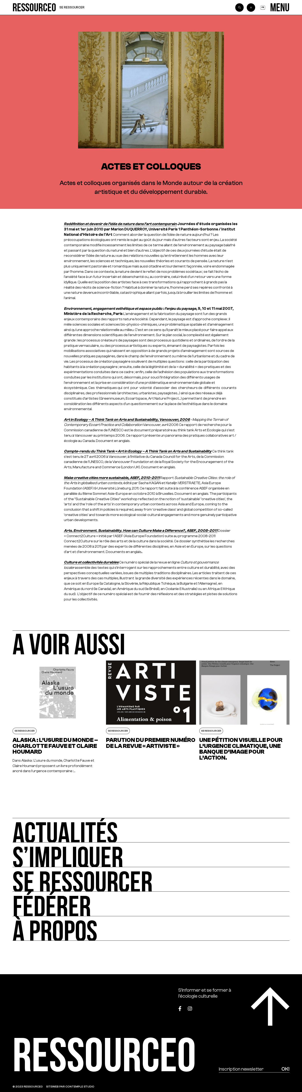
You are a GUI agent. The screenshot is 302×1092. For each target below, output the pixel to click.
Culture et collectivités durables (91, 562)
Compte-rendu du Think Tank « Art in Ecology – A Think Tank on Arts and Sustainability (138, 451)
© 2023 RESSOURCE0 (28, 1086)
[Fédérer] (151, 904)
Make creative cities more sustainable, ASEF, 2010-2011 (112, 478)
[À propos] (151, 928)
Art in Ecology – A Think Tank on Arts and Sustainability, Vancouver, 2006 (127, 420)
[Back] (251, 7)
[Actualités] (151, 830)
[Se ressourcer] (151, 879)
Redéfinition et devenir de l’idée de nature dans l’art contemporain (120, 224)
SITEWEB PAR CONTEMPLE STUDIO (70, 1086)
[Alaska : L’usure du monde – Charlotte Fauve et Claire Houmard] (58, 717)
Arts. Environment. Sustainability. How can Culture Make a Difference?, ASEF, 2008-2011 (140, 531)
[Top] (270, 1006)
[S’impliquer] (151, 854)
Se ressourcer (71, 7)
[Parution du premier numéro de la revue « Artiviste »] (151, 717)
